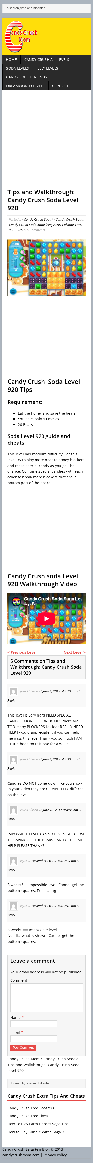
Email (15, 1032)
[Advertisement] (46, 141)
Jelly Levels (47, 68)
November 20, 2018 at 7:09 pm (54, 860)
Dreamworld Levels (25, 85)
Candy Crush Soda (69, 219)
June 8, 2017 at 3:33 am (59, 759)
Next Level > (75, 652)
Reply (11, 700)
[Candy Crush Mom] (46, 36)
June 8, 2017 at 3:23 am (59, 691)
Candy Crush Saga (37, 219)
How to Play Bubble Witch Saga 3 (35, 1132)
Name (16, 1017)
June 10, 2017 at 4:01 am (60, 810)
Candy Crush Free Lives (27, 1115)
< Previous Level (21, 652)
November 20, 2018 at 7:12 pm (54, 906)
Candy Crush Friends (26, 77)
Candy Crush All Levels (46, 59)
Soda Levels (17, 68)
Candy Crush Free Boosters (30, 1107)
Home (11, 59)
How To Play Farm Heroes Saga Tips (38, 1123)
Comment (18, 980)
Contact (60, 85)
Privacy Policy (55, 1154)
